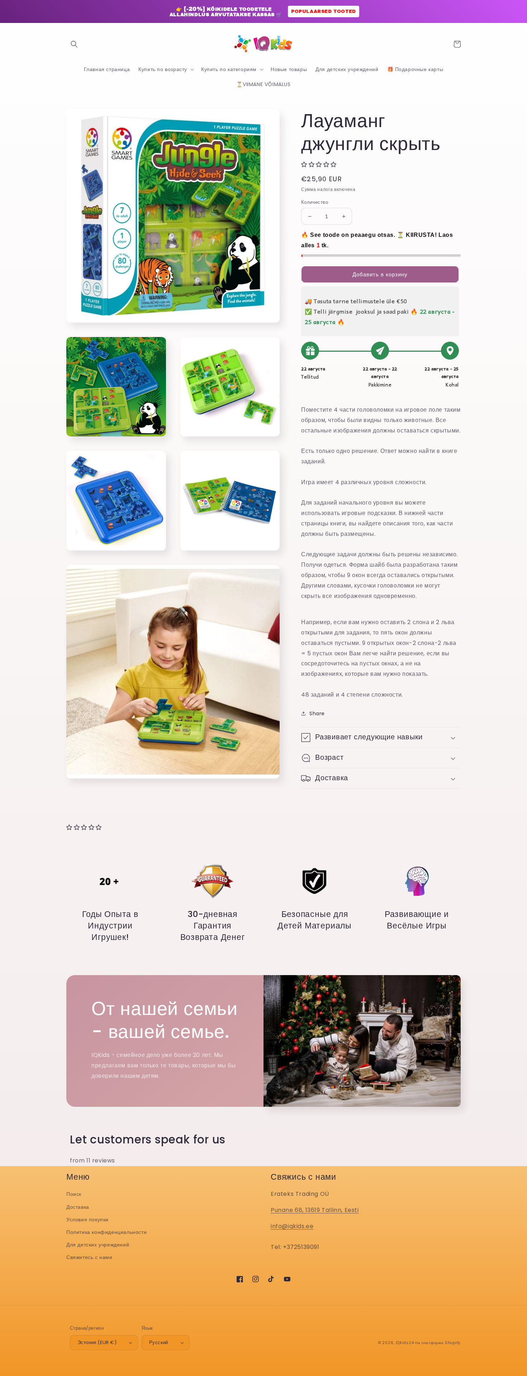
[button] (74, 44)
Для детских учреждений (97, 1244)
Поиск (73, 1194)
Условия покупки (87, 1219)
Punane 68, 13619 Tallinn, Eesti (315, 1210)
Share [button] (317, 713)
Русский (158, 1342)
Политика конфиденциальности (106, 1232)
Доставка (77, 1207)
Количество (314, 202)
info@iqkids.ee (292, 1226)
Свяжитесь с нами (89, 1257)
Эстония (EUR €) (97, 1342)
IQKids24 (405, 1342)
